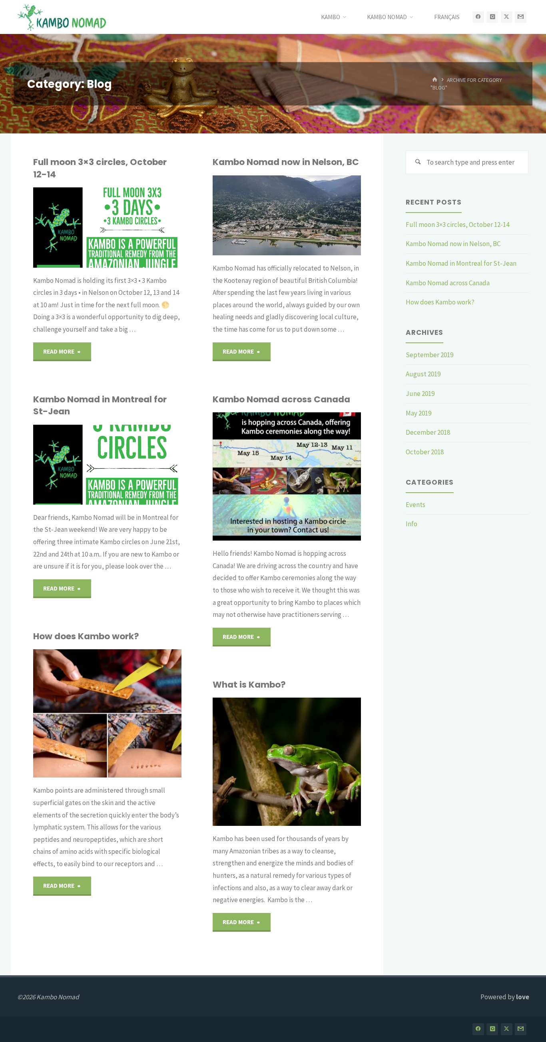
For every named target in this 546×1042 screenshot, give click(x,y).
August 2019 (423, 374)
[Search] (418, 163)
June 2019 (420, 393)
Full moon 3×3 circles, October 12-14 (100, 168)
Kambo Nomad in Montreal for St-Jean (100, 405)
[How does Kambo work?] (145, 713)
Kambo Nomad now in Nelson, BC (286, 162)
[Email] (520, 17)
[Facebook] (478, 17)
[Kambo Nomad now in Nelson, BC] (320, 215)
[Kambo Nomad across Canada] (318, 476)
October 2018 (425, 451)
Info (411, 523)
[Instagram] (492, 17)
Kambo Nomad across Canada (281, 399)
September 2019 (429, 354)
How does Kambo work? (86, 636)
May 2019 (418, 413)
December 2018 (428, 432)
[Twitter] (506, 17)
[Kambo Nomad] (62, 16)
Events (415, 504)
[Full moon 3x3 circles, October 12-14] (145, 227)
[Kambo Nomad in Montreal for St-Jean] (138, 465)
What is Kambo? (249, 684)
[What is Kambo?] (321, 762)
